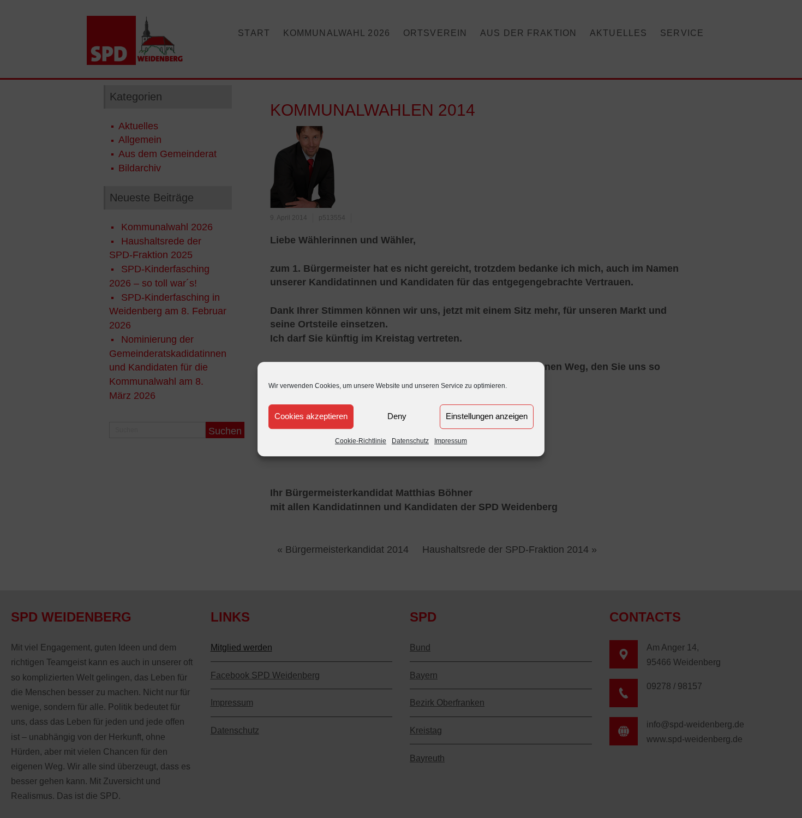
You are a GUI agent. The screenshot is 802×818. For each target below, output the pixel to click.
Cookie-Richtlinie (360, 441)
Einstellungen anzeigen (487, 416)
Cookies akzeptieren (311, 416)
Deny (396, 416)
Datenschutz (410, 441)
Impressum (450, 441)
